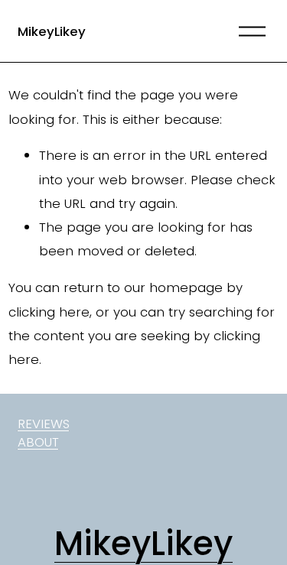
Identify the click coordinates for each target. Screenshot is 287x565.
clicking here (49, 312)
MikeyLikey (52, 31)
